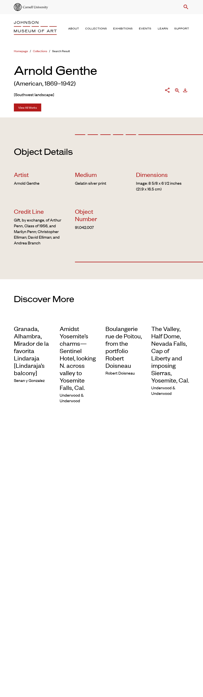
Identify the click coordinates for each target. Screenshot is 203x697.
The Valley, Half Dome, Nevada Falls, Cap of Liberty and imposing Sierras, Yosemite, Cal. (170, 354)
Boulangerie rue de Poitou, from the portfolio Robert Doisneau (123, 347)
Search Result (61, 51)
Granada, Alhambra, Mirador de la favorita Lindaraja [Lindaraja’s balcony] (31, 350)
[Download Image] (185, 91)
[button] (185, 7)
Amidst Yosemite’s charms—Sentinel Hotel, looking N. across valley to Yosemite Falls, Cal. (78, 358)
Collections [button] (96, 28)
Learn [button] (163, 28)
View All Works (27, 107)
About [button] (73, 28)
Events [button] (145, 28)
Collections (40, 51)
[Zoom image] (177, 91)
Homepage (21, 51)
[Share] (167, 91)
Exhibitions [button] (123, 28)
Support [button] (181, 28)
